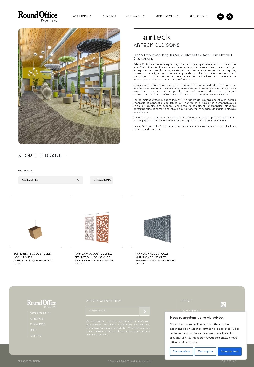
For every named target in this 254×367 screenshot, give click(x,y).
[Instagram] (224, 305)
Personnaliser (181, 351)
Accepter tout (230, 351)
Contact (36, 336)
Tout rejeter (205, 351)
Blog (33, 330)
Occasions (37, 324)
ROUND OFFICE (228, 361)
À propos (37, 319)
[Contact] (220, 16)
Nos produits (39, 313)
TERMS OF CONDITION (29, 361)
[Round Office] (37, 16)
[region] (206, 336)
